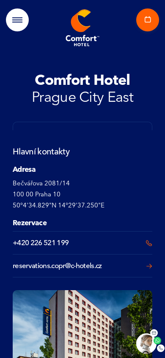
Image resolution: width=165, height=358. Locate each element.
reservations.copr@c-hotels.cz (57, 265)
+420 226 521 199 (41, 242)
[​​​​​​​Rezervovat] (145, 19)
